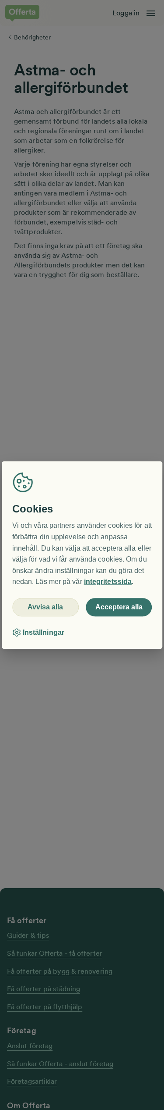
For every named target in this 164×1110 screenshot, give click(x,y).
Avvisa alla (45, 607)
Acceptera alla (119, 607)
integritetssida (108, 582)
